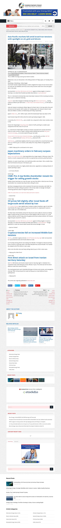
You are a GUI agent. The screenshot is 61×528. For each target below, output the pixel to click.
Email (52, 41)
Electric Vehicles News (14, 358)
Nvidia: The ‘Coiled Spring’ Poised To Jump (17, 492)
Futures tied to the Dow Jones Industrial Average (20, 136)
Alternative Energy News (14, 354)
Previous (17, 290)
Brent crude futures (41, 101)
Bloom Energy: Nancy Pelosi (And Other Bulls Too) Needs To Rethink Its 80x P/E (26, 426)
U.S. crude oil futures (13, 206)
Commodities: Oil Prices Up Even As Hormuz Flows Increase (29, 482)
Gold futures (11, 141)
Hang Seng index (24, 125)
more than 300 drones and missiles (24, 91)
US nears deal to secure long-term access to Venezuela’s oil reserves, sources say (33, 497)
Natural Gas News (13, 363)
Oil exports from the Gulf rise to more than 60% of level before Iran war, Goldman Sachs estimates (30, 340)
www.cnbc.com (31, 280)
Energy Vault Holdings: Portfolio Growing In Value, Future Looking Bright (24, 502)
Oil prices (10, 101)
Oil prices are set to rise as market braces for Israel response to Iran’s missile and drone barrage (21, 293)
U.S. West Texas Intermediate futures (34, 102)
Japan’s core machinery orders (15, 156)
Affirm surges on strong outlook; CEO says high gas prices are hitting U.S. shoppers (46, 340)
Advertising (10, 441)
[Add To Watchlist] (22, 120)
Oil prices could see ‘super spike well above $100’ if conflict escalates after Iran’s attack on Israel (39, 293)
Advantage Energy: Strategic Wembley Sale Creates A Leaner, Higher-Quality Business (28, 488)
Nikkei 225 (14, 113)
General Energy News (30, 41)
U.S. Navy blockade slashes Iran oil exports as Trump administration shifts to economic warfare (30, 424)
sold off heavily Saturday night (34, 238)
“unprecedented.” (42, 93)
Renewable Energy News (14, 367)
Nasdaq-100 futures (26, 138)
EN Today (14, 41)
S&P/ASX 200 (19, 120)
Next (44, 290)
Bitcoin (9, 238)
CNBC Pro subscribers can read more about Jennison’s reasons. (23, 192)
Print (47, 41)
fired (11, 263)
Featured (16, 441)
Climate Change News (14, 356)
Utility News (11, 369)
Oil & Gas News (39, 41)
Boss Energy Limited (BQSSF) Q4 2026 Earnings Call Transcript (14, 329)
